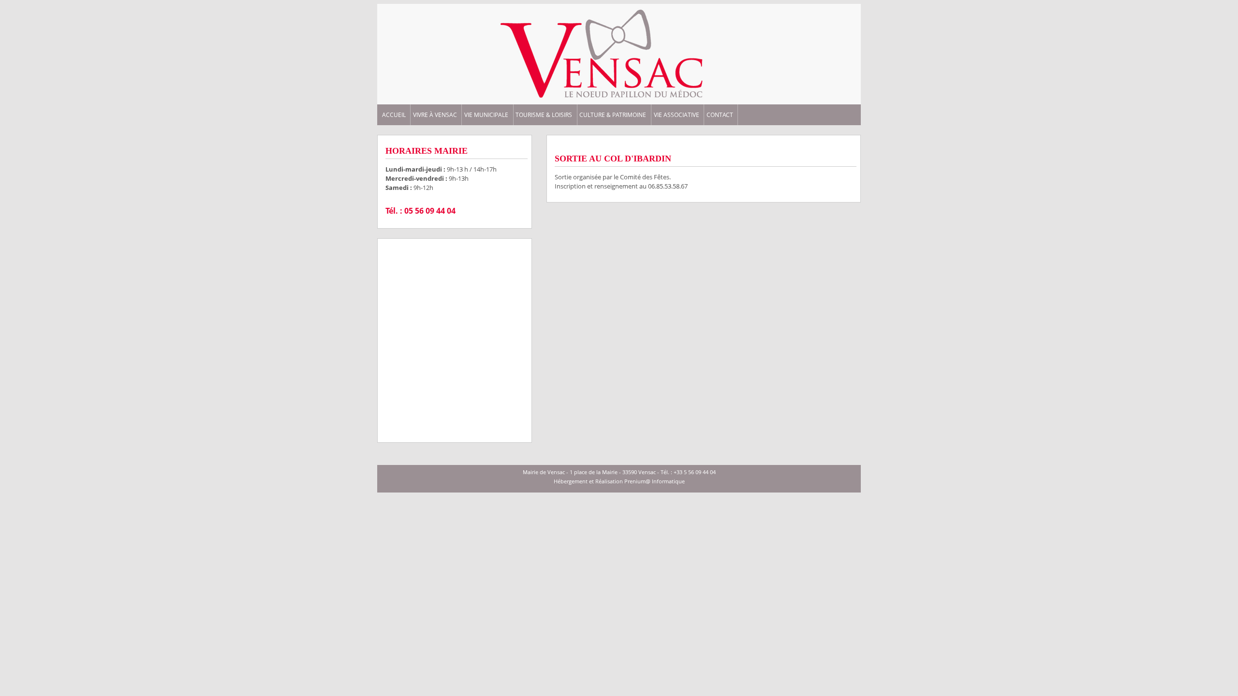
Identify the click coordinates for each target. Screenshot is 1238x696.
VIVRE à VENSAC (435, 115)
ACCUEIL (394, 115)
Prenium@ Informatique (654, 481)
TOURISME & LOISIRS (544, 115)
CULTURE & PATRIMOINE (612, 115)
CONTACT (720, 115)
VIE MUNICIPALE (486, 115)
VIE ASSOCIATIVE (676, 115)
